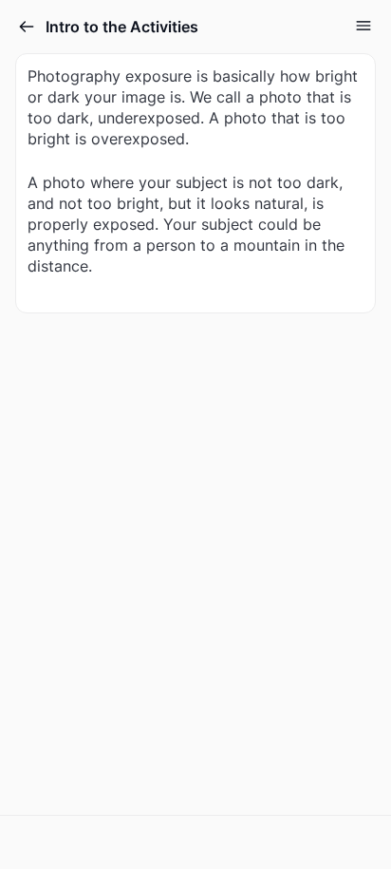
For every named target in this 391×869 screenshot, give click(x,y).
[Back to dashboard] (27, 27)
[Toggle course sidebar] (363, 26)
